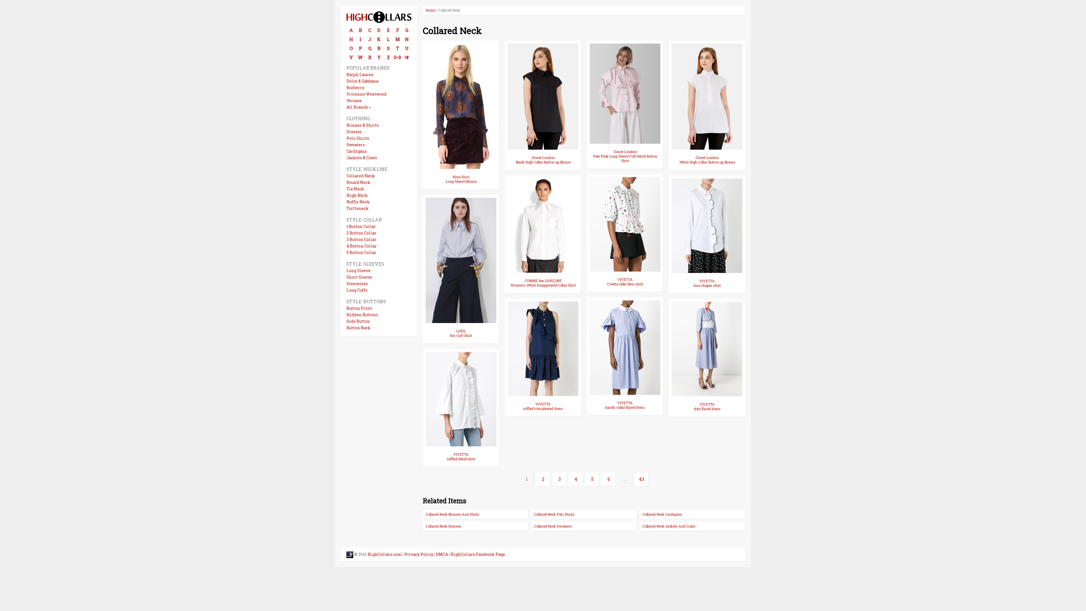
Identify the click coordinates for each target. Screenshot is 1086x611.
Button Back (358, 327)
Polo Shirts (357, 138)
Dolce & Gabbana (362, 81)
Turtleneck (357, 208)
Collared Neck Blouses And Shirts (452, 514)
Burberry (355, 87)
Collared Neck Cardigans (662, 514)
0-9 (397, 57)
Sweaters (355, 144)
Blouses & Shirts (362, 125)
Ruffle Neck (358, 202)
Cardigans (356, 151)
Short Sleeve (359, 277)
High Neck (357, 195)
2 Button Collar (361, 233)
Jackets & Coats (361, 157)
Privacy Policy (418, 554)
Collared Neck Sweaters (553, 526)
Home (430, 10)
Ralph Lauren (360, 74)
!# (407, 57)
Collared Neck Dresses (443, 526)
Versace (354, 100)
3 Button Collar (361, 239)
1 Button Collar (361, 226)
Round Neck (358, 182)
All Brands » (358, 107)
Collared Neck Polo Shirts (554, 514)
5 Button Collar (361, 252)
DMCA (442, 554)
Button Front (359, 308)
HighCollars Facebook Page (478, 554)
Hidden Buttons (362, 314)
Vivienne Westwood (366, 94)
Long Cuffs (356, 290)
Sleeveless (357, 283)
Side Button (358, 321)
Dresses (354, 131)
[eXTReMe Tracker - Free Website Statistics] (349, 554)
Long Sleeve (358, 270)
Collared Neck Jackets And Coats (669, 526)
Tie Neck (355, 189)
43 (641, 479)
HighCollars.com (385, 554)
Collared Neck (360, 175)
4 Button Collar (361, 246)
